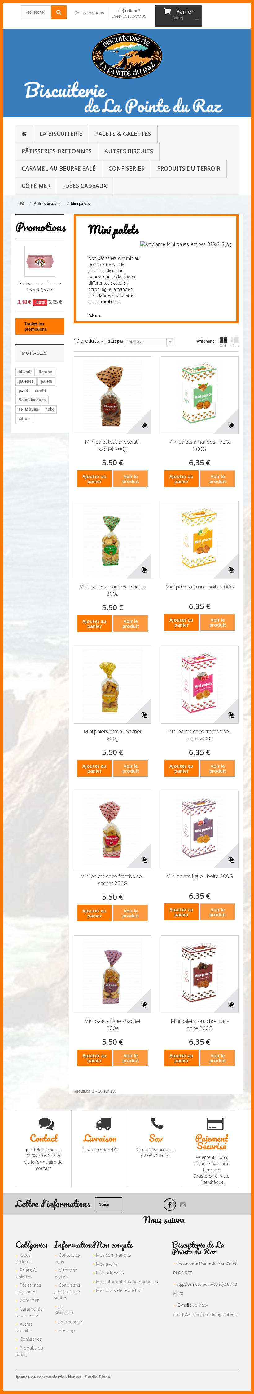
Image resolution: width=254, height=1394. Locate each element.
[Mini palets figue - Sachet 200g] (112, 974)
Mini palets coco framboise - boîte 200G (199, 735)
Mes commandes (113, 1255)
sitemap (67, 1330)
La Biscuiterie (64, 1309)
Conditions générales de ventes (67, 1291)
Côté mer (29, 1300)
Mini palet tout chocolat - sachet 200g (112, 445)
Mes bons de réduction (119, 1290)
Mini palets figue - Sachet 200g (112, 1024)
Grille (223, 346)
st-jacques (28, 409)
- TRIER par (112, 341)
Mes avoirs (106, 1264)
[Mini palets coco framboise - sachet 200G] (112, 829)
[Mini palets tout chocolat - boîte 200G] (199, 974)
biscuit (25, 372)
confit (40, 390)
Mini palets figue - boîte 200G (199, 876)
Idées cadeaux (24, 1258)
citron (24, 418)
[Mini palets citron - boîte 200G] (199, 540)
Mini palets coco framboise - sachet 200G (112, 879)
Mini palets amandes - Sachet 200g (112, 590)
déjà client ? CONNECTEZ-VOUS (129, 13)
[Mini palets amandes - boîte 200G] (199, 395)
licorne (45, 372)
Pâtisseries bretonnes (28, 1288)
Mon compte (113, 1244)
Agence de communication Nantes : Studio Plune (62, 1377)
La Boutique (71, 1321)
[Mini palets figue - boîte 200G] (199, 829)
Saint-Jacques (32, 399)
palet (23, 390)
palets (46, 381)
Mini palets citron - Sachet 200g (113, 735)
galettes (26, 381)
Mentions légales (65, 1273)
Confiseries (31, 1339)
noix (49, 409)
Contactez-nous (89, 13)
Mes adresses (110, 1273)
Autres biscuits (24, 1327)
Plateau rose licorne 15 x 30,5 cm (40, 286)
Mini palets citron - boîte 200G (199, 586)
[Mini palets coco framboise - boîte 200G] (199, 685)
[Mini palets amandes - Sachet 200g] (112, 540)
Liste (235, 346)
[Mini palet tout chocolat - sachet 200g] (112, 395)
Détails (94, 316)
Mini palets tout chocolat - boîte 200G (200, 1024)
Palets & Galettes (25, 1273)
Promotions (40, 227)
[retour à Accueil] (22, 204)
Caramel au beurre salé (29, 1312)
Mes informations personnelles (127, 1282)
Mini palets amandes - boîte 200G (199, 445)
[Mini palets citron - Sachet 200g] (112, 685)
